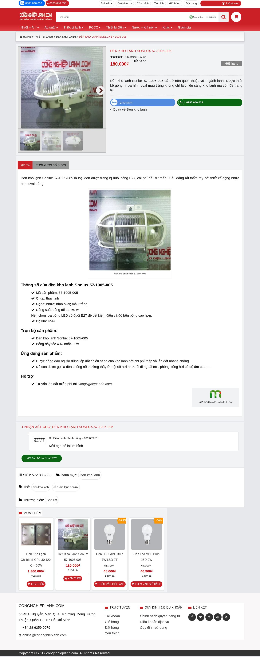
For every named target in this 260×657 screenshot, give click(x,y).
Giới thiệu (123, 3)
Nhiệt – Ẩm (28, 27)
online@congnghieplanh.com (44, 635)
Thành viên (232, 3)
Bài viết (105, 3)
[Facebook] (192, 617)
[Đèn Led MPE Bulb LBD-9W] (146, 548)
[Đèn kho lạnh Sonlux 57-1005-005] (73, 548)
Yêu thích (143, 3)
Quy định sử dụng (153, 627)
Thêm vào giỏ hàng (111, 584)
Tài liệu (212, 17)
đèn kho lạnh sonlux (65, 487)
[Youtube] (218, 617)
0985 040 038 (33, 3)
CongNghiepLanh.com (95, 384)
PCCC (93, 27)
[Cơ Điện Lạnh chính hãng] (36, 17)
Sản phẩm (198, 17)
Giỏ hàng (174, 3)
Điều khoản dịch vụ (154, 622)
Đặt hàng (191, 3)
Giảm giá (184, 27)
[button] (100, 90)
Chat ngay (126, 102)
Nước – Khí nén (143, 27)
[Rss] (226, 617)
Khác (166, 27)
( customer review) (135, 57)
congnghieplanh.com (62, 653)
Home (27, 36)
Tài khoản (112, 616)
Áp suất (50, 27)
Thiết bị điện (115, 27)
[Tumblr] (209, 617)
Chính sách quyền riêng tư (160, 616)
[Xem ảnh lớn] (62, 87)
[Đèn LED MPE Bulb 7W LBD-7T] (109, 548)
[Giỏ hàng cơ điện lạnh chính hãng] (236, 16)
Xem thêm (37, 584)
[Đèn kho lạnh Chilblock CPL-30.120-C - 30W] (36, 548)
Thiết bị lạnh (72, 27)
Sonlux (51, 500)
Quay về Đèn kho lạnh (130, 109)
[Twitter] (200, 617)
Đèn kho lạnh (66, 36)
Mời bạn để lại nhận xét (42, 458)
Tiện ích (159, 3)
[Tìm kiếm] (224, 17)
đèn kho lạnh (41, 487)
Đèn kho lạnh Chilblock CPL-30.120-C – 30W (36, 559)
